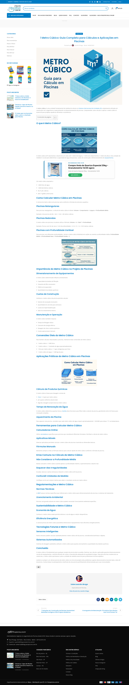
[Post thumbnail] (10, 98)
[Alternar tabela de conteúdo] (54, 117)
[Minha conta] (112, 8)
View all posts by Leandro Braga (79, 591)
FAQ (96, 666)
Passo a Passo (11, 43)
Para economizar (12, 40)
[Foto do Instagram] (11, 70)
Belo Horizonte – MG (42, 656)
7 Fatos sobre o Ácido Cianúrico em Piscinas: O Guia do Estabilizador (23, 97)
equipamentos (109, 158)
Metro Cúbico (42, 599)
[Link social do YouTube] (97, 2)
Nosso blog (69, 675)
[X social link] (92, 2)
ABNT (39, 493)
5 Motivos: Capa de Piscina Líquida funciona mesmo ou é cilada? (24, 106)
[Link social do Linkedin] (100, 2)
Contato (68, 672)
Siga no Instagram (13, 85)
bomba (64, 411)
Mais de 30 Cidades (42, 669)
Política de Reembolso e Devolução (76, 656)
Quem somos (99, 653)
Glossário (68, 666)
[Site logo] (14, 8)
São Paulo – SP (40, 659)
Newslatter (69, 669)
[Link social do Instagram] (95, 2)
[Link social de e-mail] (107, 599)
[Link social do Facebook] (90, 2)
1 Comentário (25, 659)
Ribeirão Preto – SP (42, 663)
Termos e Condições (72, 653)
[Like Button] (38, 567)
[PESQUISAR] (106, 8)
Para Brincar (10, 53)
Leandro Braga (78, 45)
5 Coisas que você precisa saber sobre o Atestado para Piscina (23, 115)
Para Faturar (10, 50)
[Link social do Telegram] (120, 599)
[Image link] (16, 632)
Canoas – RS (40, 666)
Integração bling (100, 669)
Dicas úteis (10, 37)
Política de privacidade (72, 659)
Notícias (9, 56)
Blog (96, 656)
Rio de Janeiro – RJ (41, 653)
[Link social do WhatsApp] (116, 599)
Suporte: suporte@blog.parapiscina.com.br (22, 642)
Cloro (39, 397)
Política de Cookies (71, 663)
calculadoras (44, 434)
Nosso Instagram (100, 663)
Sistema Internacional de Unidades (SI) (90, 108)
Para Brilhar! (10, 46)
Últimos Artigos (99, 659)
